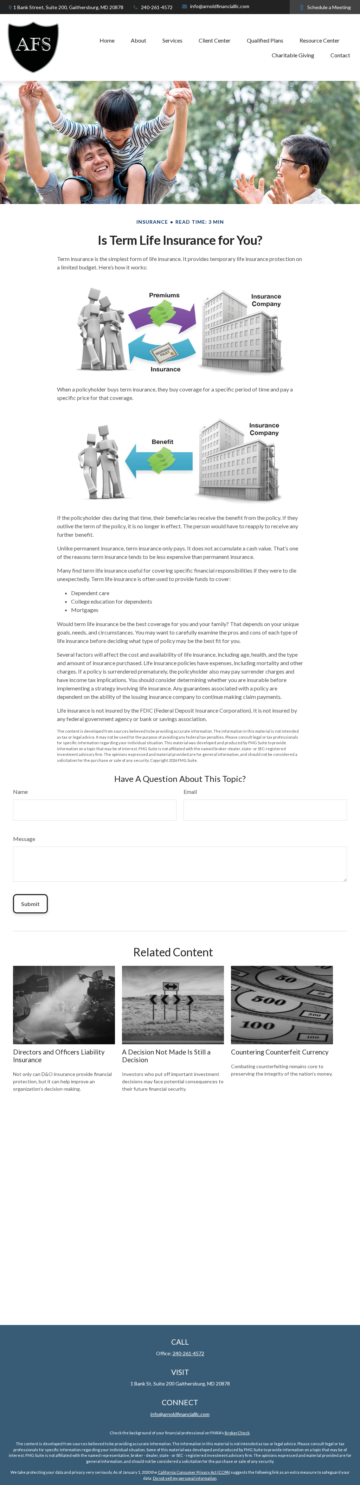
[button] (107, 40)
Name (20, 791)
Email (190, 791)
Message (24, 838)
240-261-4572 (157, 7)
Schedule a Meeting (329, 7)
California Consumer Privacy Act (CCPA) (194, 1472)
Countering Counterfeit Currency (280, 1052)
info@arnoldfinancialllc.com (219, 6)
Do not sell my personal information (185, 1478)
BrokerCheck (237, 1432)
